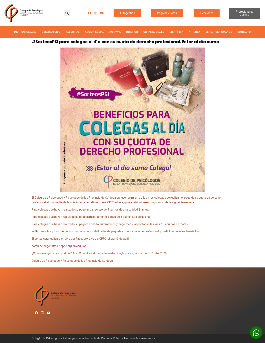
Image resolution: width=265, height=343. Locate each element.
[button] (67, 13)
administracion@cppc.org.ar (120, 253)
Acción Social (94, 32)
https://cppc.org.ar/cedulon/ (69, 246)
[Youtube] (102, 13)
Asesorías (73, 32)
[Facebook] (89, 13)
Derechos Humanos (219, 32)
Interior (132, 32)
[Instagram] (95, 13)
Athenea (194, 32)
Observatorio (51, 32)
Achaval (115, 32)
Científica (176, 32)
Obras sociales (153, 32)
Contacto (244, 32)
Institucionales (25, 32)
